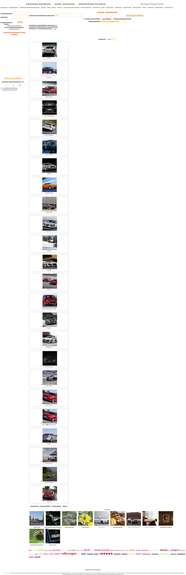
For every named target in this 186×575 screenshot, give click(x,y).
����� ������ (36, 545)
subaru (45, 554)
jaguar (122, 550)
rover (40, 554)
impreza (113, 550)
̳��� (103, 7)
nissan (163, 549)
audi (40, 549)
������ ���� (166, 527)
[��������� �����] (53, 526)
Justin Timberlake (149, 527)
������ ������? (14, 26)
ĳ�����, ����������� (29, 7)
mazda (138, 550)
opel (169, 550)
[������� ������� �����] (152, 4)
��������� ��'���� (92, 4)
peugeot (175, 549)
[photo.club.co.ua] (6, 573)
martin (132, 550)
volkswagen (68, 553)
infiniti (117, 550)
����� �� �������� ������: (42, 15)
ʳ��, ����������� (71, 7)
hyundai (106, 550)
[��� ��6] (53, 543)
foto (92, 550)
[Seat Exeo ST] (101, 526)
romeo (36, 554)
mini (150, 550)
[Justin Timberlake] (150, 526)
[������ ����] (166, 526)
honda (98, 550)
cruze (69, 550)
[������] (37, 526)
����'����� (86, 7)
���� (43, 7)
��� (83, 554)
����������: (95, 21)
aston (34, 550)
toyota (57, 554)
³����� (90, 554)
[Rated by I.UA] (23, 86)
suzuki (51, 554)
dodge (73, 550)
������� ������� (38, 4)
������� (127, 7)
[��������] (69, 526)
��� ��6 (53, 545)
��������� (14, 29)
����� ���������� (122, 19)
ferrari (78, 550)
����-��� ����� (92, 19)
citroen (64, 550)
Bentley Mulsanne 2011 (133, 527)
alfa (30, 550)
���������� (6, 13)
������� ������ (93, 569)
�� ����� (107, 19)
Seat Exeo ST (101, 527)
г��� (144, 7)
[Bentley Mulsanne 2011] (134, 526)
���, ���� (51, 7)
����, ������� (65, 4)
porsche (183, 550)
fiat (82, 550)
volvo (78, 554)
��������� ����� (53, 527)
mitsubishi (156, 550)
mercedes (144, 550)
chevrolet (57, 550)
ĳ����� (106, 553)
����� (151, 7)
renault (31, 554)
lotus (126, 550)
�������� (13, 7)
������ (3, 7)
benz (50, 550)
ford (86, 549)
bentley (46, 550)
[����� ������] (37, 543)
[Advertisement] (14, 56)
